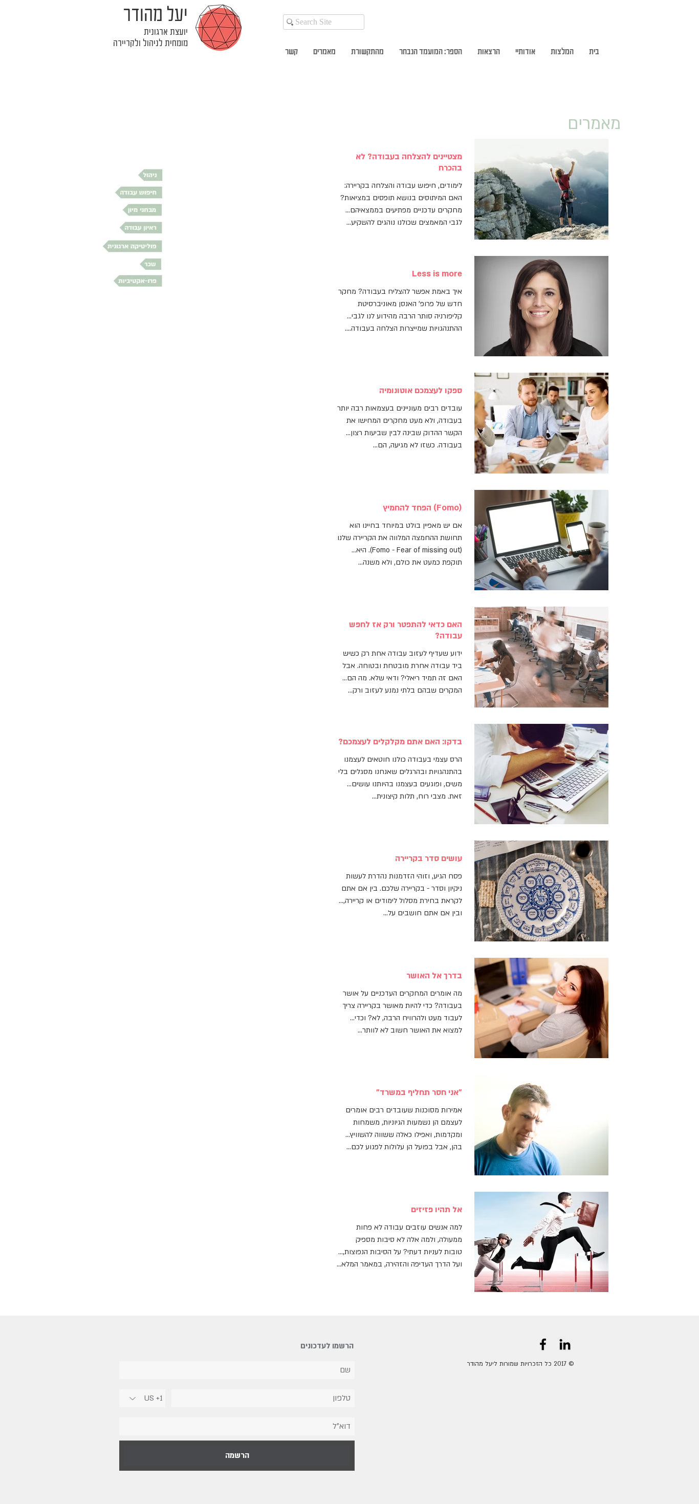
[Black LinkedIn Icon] (565, 1344)
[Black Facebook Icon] (543, 1344)
